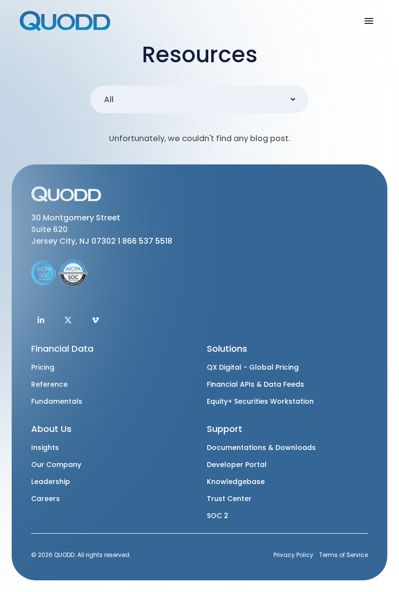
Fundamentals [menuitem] (56, 401)
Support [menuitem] (224, 429)
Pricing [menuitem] (42, 367)
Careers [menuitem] (45, 499)
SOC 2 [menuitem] (217, 516)
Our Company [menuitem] (56, 465)
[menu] (369, 21)
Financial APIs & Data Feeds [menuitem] (255, 384)
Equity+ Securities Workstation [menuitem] (260, 401)
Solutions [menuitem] (227, 348)
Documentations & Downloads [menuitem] (261, 448)
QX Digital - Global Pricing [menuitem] (253, 367)
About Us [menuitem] (51, 429)
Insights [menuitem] (45, 448)
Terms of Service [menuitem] (343, 555)
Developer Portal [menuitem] (237, 465)
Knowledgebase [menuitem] (236, 482)
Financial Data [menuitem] (62, 348)
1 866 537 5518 (145, 241)
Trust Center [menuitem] (229, 499)
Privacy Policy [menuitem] (293, 555)
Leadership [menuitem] (50, 482)
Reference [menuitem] (49, 384)
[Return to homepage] (65, 21)
